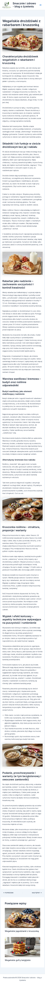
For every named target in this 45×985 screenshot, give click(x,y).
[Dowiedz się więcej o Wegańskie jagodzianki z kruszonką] (22, 918)
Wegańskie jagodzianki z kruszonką (22, 931)
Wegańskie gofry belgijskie (18, 960)
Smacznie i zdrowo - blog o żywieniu (24, 5)
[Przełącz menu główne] (40, 5)
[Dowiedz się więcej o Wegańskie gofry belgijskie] (22, 947)
